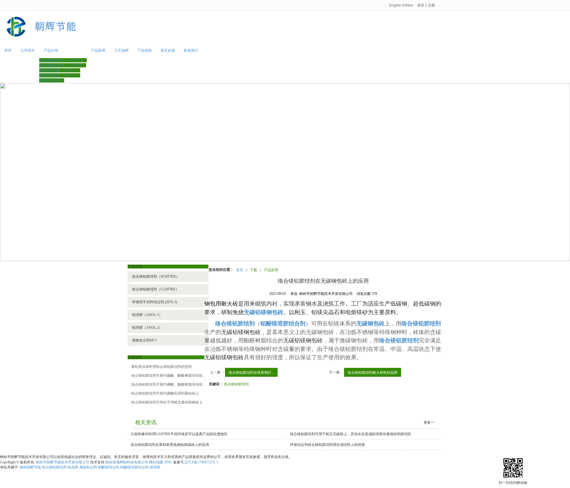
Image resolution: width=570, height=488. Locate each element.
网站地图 (156, 462)
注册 (431, 4)
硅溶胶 (155, 467)
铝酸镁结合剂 (108, 467)
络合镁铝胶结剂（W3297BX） (63, 60)
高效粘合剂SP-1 (51, 80)
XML (168, 462)
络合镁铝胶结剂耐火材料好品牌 (373, 372)
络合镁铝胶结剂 (236, 383)
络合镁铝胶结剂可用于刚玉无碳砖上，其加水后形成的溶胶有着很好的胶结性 (350, 434)
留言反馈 (168, 50)
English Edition (401, 4)
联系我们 (191, 50)
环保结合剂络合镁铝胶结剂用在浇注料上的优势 (327, 445)
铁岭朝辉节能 (30, 467)
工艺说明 (121, 50)
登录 (420, 4)
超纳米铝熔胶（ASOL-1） (59, 70)
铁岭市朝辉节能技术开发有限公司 (62, 462)
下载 (253, 269)
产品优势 (144, 50)
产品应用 (98, 50)
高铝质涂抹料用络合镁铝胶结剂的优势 (161, 367)
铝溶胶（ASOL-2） (147, 327)
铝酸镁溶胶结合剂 (134, 467)
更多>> (429, 422)
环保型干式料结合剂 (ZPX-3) (154, 302)
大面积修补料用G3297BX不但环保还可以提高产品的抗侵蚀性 (179, 434)
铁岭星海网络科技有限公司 (126, 462)
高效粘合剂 (88, 467)
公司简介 (27, 50)
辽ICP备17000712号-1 (201, 462)
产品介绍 (51, 50)
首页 (8, 50)
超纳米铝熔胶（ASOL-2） (59, 75)
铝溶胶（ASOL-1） (147, 315)
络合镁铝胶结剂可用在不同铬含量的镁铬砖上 (166, 402)
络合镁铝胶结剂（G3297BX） (62, 65)
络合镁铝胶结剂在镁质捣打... (251, 372)
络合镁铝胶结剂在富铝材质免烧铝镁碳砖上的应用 (170, 445)
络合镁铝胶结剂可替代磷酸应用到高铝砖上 (165, 393)
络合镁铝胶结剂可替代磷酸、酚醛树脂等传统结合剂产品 (175, 375)
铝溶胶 (73, 467)
